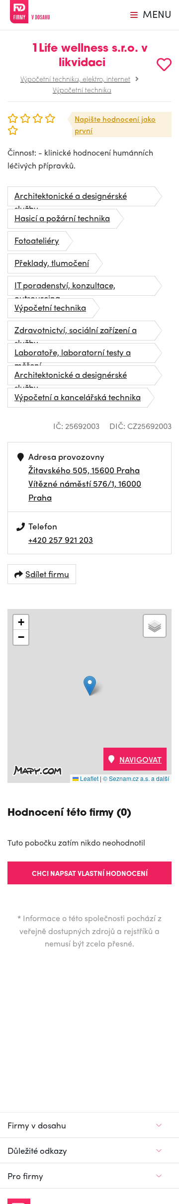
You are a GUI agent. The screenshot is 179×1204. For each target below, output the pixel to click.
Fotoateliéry (36, 240)
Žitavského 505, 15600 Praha (84, 470)
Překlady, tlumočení (51, 262)
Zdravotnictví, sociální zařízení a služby (75, 332)
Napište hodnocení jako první (115, 124)
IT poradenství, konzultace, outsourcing (64, 287)
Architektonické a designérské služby (70, 197)
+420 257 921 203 (60, 539)
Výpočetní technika (82, 89)
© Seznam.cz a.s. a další (136, 778)
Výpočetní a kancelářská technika (77, 397)
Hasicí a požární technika (62, 218)
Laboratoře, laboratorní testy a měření (72, 354)
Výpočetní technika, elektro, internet (75, 79)
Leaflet (88, 778)
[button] (90, 686)
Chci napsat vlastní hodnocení (90, 873)
